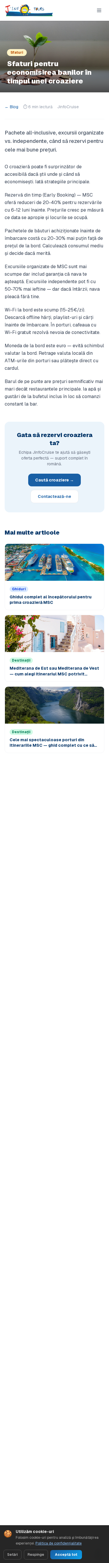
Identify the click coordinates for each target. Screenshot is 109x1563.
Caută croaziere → (54, 480)
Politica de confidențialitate (58, 1543)
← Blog (11, 106)
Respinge (36, 1554)
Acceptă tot (66, 1554)
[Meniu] (99, 10)
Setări (12, 1554)
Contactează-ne (54, 496)
